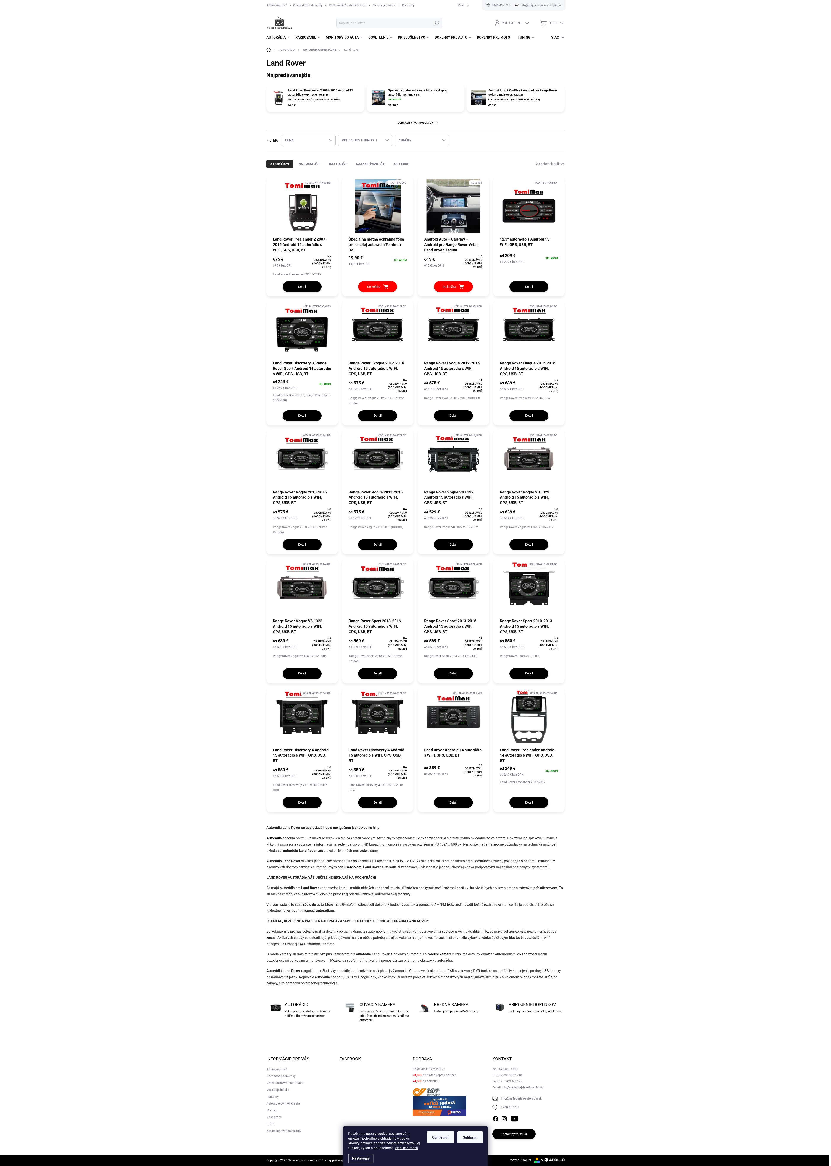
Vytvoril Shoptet (520, 1160)
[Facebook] (495, 1118)
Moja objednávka (384, 5)
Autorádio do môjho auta (283, 1103)
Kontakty (408, 5)
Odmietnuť (440, 1137)
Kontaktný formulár (514, 1134)
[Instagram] (504, 1118)
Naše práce (274, 1117)
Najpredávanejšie (370, 164)
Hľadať (436, 23)
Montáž (271, 1110)
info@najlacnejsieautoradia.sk (521, 1098)
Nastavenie (361, 1158)
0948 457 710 (510, 1107)
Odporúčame (280, 164)
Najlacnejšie (309, 164)
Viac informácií (406, 1148)
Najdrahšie (338, 164)
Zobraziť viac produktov (415, 122)
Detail (302, 286)
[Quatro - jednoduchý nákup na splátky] (439, 1106)
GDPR (270, 1124)
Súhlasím (470, 1137)
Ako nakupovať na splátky (283, 1131)
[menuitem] (278, 37)
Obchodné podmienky (307, 5)
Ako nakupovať (276, 5)
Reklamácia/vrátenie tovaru (347, 5)
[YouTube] (514, 1118)
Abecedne (401, 164)
